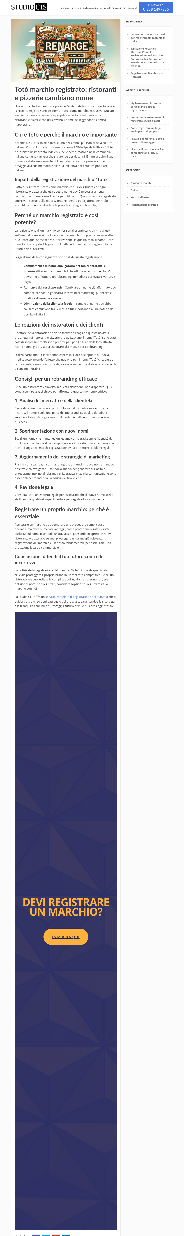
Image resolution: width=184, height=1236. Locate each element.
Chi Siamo (65, 8)
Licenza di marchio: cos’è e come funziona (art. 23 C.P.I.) (147, 153)
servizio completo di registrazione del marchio (76, 597)
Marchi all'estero (141, 197)
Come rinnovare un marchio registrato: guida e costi (148, 119)
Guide (134, 190)
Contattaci (132, 8)
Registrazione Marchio (92, 8)
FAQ (124, 8)
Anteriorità (76, 8)
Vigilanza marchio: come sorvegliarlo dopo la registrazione (146, 107)
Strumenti (116, 8)
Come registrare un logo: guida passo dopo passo (146, 129)
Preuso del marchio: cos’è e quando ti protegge (147, 140)
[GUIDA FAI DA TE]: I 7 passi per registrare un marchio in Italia (148, 38)
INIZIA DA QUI (66, 936)
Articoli (107, 8)
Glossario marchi (141, 183)
